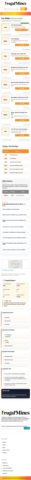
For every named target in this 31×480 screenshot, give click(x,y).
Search (24, 9)
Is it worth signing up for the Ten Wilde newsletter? (14, 237)
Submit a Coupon (6, 450)
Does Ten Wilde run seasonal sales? (11, 209)
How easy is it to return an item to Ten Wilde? (13, 226)
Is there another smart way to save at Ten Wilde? (14, 249)
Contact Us (5, 473)
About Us (4, 442)
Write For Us (5, 462)
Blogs (4, 447)
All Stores (5, 452)
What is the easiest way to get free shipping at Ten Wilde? (14, 221)
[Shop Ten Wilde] (15, 264)
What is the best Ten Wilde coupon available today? (14, 214)
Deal (21, 44)
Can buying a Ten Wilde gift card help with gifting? (14, 232)
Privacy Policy (5, 465)
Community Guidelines (7, 468)
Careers (4, 444)
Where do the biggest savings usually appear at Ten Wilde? (15, 244)
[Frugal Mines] (15, 3)
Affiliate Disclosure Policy (8, 470)
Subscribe (26, 428)
